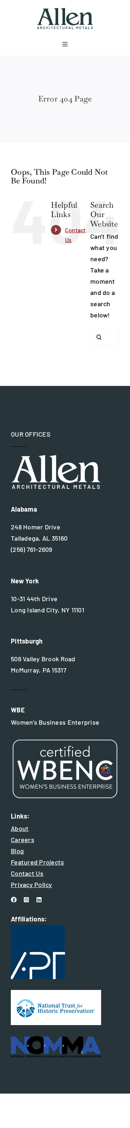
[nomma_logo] (56, 1039)
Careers (22, 840)
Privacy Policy (31, 884)
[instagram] (26, 900)
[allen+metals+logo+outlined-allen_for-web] (65, 10)
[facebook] (14, 900)
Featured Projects (37, 862)
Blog (17, 851)
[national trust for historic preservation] (56, 993)
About (20, 828)
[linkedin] (39, 900)
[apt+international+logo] (38, 928)
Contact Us (27, 873)
